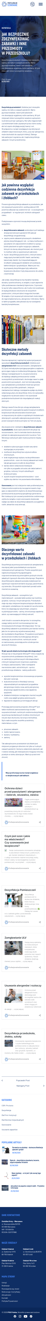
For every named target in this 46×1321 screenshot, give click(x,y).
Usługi (4, 1282)
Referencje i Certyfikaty (11, 1292)
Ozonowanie (6, 1125)
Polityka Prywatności (10, 1301)
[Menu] (40, 4)
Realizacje (6, 1285)
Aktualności (6, 1295)
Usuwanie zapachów (10, 1129)
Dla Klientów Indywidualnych (13, 1120)
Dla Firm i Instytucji (9, 1115)
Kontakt (5, 1298)
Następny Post (23, 1085)
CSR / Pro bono (7, 1105)
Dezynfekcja (6, 1110)
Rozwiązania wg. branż (10, 1289)
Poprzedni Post (23, 1080)
